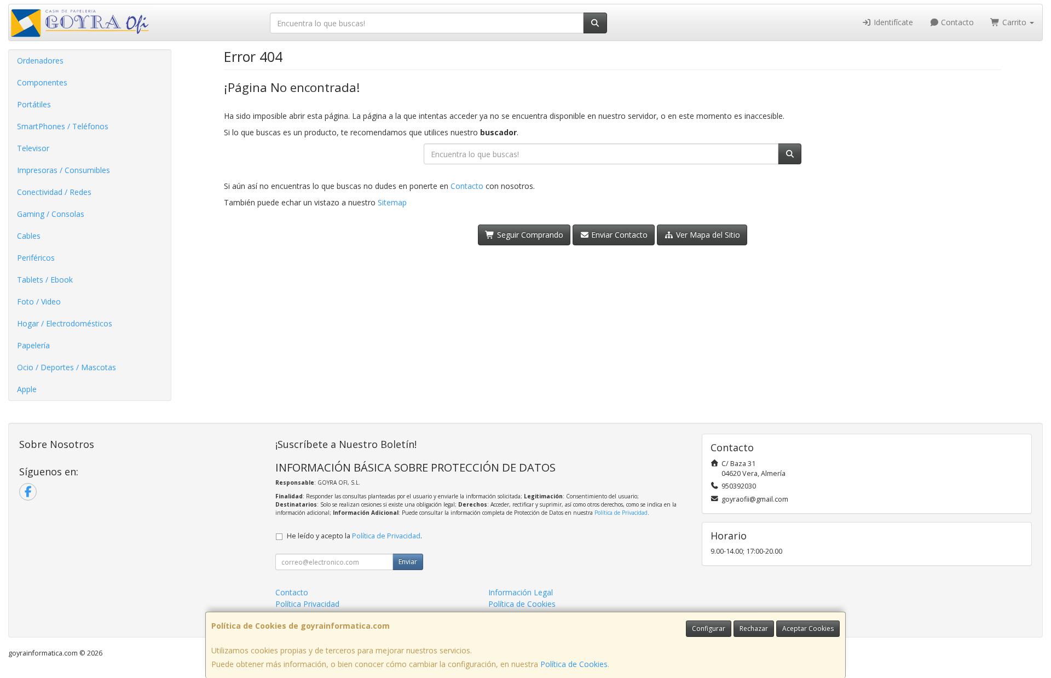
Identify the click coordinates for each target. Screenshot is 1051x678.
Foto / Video (39, 301)
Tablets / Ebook (45, 279)
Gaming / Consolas (50, 214)
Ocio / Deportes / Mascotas (66, 367)
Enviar (408, 561)
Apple (27, 389)
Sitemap (392, 202)
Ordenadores (40, 60)
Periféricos (36, 257)
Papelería (33, 345)
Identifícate (892, 22)
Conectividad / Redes (54, 192)
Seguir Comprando (529, 234)
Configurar (708, 628)
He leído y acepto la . (354, 536)
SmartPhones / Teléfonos (62, 126)
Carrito (1014, 22)
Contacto (956, 22)
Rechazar (754, 628)
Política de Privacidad (621, 512)
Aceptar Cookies (808, 628)
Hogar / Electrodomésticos (64, 323)
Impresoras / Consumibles (63, 170)
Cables (29, 236)
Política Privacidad (307, 604)
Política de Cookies (574, 664)
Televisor (33, 148)
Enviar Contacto (618, 234)
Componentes (42, 82)
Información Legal (520, 592)
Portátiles (34, 104)
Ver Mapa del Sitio (707, 234)
